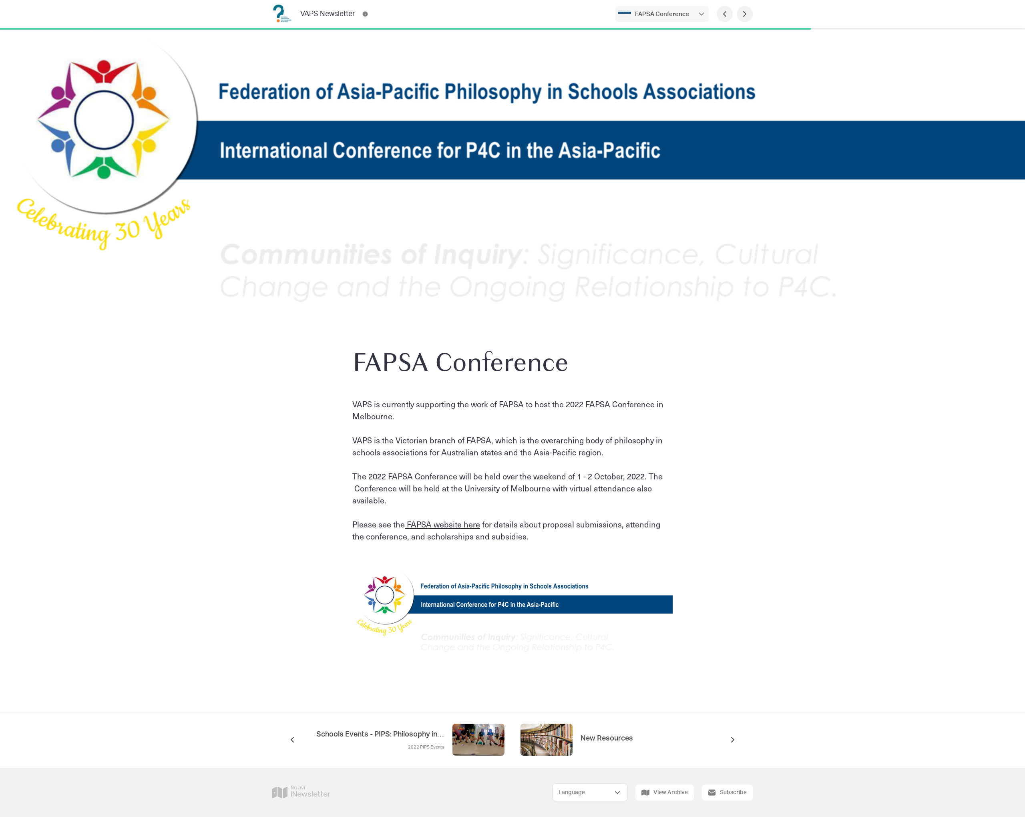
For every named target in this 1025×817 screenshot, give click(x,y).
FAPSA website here (442, 524)
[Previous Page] (725, 14)
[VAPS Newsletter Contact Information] (365, 14)
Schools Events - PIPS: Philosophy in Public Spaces (380, 734)
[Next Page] (745, 14)
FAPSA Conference (662, 14)
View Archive (670, 792)
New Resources (607, 738)
